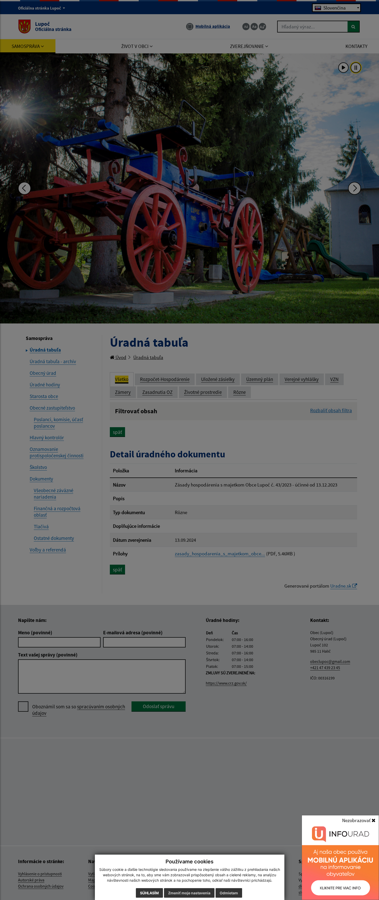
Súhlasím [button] (149, 893)
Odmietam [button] (229, 893)
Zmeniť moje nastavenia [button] (189, 893)
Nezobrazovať (357, 820)
